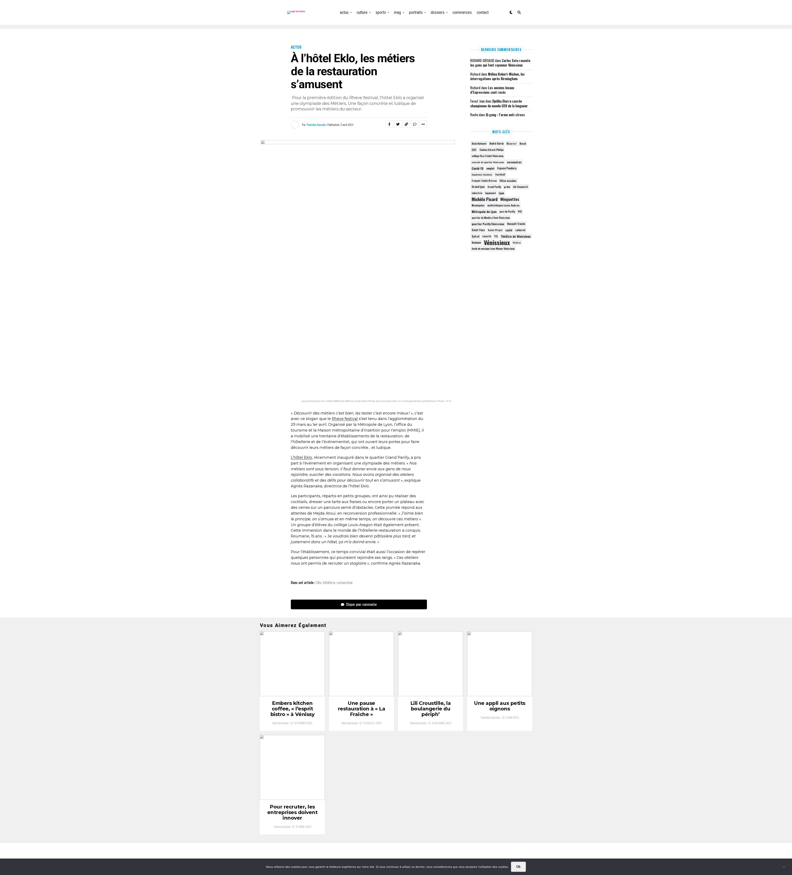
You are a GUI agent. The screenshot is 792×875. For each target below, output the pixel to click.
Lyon (501, 193)
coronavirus (514, 162)
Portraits (416, 12)
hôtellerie (329, 582)
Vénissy (517, 242)
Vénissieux (497, 242)
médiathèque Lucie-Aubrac (503, 205)
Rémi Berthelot (280, 723)
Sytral (475, 236)
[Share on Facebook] (389, 124)
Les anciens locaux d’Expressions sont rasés (492, 90)
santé (508, 230)
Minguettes (509, 199)
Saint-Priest (495, 230)
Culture (362, 12)
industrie (477, 193)
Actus (344, 12)
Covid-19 (477, 168)
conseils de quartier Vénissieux (488, 162)
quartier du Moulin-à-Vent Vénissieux (491, 217)
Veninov (476, 242)
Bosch (523, 143)
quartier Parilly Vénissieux (488, 224)
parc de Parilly (507, 211)
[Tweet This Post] (398, 124)
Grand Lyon (478, 187)
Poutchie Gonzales (316, 124)
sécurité (486, 236)
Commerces (462, 12)
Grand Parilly (494, 186)
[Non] (784, 868)
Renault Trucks (516, 224)
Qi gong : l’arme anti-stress (505, 114)
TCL (496, 236)
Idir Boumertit (520, 186)
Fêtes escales (508, 181)
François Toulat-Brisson (484, 180)
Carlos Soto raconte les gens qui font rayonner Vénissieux (500, 63)
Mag (397, 12)
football (500, 174)
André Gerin (496, 143)
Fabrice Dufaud (282, 826)
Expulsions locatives (482, 174)
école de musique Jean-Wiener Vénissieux (493, 248)
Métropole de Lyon (484, 211)
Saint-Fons (478, 230)
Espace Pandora (506, 168)
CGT (474, 150)
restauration (344, 582)
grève (507, 187)
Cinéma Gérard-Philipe (491, 149)
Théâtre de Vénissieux (516, 236)
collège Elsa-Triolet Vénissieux (487, 156)
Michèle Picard (484, 199)
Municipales (478, 205)
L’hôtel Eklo (301, 457)
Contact (483, 12)
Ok (518, 866)
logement (490, 193)
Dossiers (437, 12)
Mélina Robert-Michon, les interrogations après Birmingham (497, 76)
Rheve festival (345, 418)
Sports (381, 12)
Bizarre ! (512, 143)
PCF (520, 211)
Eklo (318, 582)
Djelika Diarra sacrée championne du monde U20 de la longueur (499, 103)
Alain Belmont (479, 143)
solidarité (520, 230)
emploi (490, 168)
